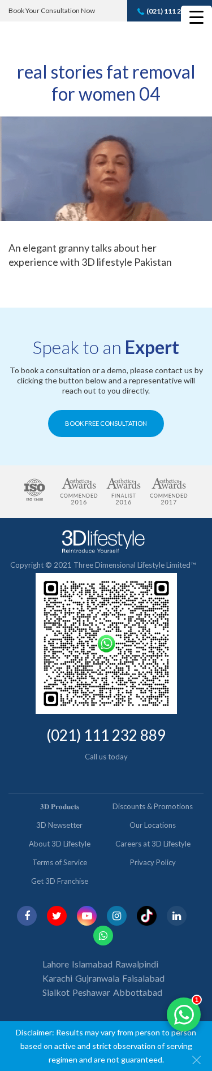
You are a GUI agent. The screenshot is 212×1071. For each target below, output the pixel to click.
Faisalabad (143, 978)
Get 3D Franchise (59, 881)
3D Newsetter (59, 825)
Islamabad (92, 963)
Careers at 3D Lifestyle (153, 843)
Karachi (57, 978)
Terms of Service (59, 862)
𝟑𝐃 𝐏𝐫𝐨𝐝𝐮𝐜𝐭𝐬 (59, 806)
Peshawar (91, 992)
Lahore (55, 963)
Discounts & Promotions (153, 806)
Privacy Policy (153, 862)
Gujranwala (97, 978)
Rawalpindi (136, 963)
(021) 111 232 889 (174, 11)
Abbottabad (137, 992)
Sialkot (56, 992)
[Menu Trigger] (196, 17)
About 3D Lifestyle (59, 843)
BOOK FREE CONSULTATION (106, 423)
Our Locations (152, 825)
